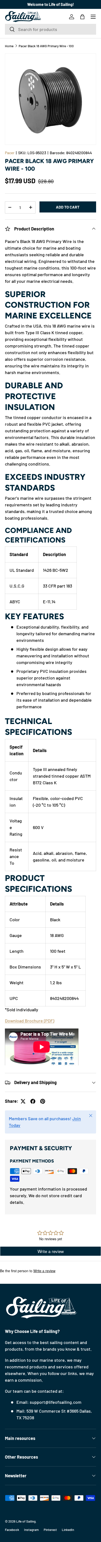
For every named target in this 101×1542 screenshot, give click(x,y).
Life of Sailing (26, 1521)
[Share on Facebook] (33, 1101)
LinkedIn (68, 1529)
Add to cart (67, 207)
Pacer (9, 152)
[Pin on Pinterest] (43, 1101)
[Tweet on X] (23, 1101)
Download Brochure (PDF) (29, 1020)
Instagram (31, 1529)
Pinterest (50, 1529)
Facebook (12, 1529)
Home (9, 46)
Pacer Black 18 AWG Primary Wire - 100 (46, 46)
